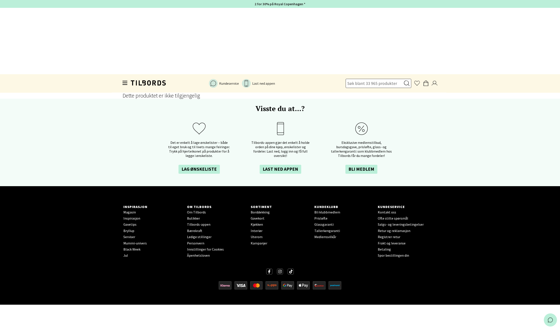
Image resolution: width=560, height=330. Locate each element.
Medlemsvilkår (325, 237)
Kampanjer (259, 243)
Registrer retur (389, 237)
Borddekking (260, 212)
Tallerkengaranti (327, 231)
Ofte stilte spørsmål (393, 218)
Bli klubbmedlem (327, 212)
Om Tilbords (196, 212)
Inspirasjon (131, 218)
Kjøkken (257, 224)
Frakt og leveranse (392, 243)
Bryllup (128, 231)
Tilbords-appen (198, 224)
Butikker (193, 218)
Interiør (256, 231)
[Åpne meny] (125, 83)
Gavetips (129, 224)
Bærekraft (194, 231)
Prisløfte (320, 218)
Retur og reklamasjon (394, 231)
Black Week (131, 249)
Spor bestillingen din (393, 255)
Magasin (129, 212)
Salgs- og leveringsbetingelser (401, 224)
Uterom (256, 237)
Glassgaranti (324, 224)
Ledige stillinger (199, 237)
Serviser (129, 237)
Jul (125, 255)
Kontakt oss (387, 212)
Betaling (384, 249)
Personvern (195, 243)
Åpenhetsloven (198, 255)
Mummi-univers (135, 243)
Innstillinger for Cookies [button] (205, 249)
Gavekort (257, 218)
